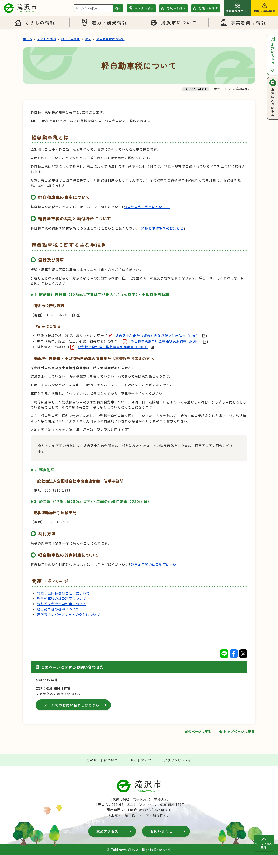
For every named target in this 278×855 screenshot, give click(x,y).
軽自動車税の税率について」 (147, 206)
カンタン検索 (144, 8)
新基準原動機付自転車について (61, 603)
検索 (118, 8)
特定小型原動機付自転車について (63, 593)
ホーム (27, 39)
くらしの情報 (40, 22)
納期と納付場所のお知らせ (162, 228)
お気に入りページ (272, 58)
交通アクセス (107, 831)
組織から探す (208, 8)
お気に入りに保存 (272, 102)
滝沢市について (179, 22)
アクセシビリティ (178, 760)
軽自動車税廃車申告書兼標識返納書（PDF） (165, 341)
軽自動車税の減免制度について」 (157, 564)
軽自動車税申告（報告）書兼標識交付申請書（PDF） (157, 335)
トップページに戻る (239, 731)
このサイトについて (102, 760)
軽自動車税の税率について (58, 609)
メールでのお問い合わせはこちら (72, 705)
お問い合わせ (161, 831)
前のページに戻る (198, 731)
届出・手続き (70, 39)
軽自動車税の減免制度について (61, 598)
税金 (88, 39)
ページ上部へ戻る (264, 846)
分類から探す (176, 8)
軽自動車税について (110, 39)
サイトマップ (141, 760)
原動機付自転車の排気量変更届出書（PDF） (113, 346)
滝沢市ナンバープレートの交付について (68, 614)
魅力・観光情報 (109, 22)
